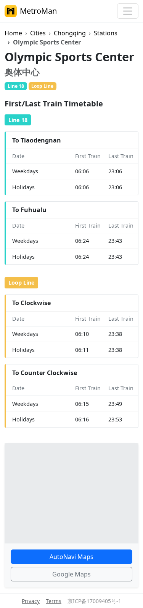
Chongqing (70, 33)
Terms (53, 601)
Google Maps (71, 574)
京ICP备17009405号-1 (94, 601)
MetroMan (38, 11)
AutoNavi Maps (71, 557)
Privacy (31, 601)
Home (13, 33)
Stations (105, 33)
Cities (38, 33)
